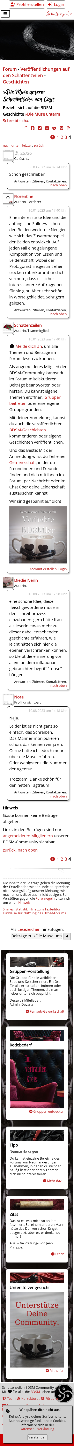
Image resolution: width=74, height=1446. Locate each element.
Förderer (52, 1398)
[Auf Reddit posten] (46, 128)
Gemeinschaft (22, 462)
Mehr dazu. (55, 1181)
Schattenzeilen (59, 14)
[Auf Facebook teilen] (32, 128)
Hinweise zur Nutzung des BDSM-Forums (34, 913)
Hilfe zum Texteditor (45, 909)
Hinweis (24, 902)
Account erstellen (43, 569)
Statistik (21, 909)
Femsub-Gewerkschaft (47, 1011)
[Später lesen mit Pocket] (54, 128)
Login (58, 4)
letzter (27, 145)
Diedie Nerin (26, 580)
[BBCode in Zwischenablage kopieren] (68, 128)
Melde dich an (28, 346)
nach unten (12, 145)
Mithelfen (57, 1370)
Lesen (59, 1254)
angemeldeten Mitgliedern (28, 835)
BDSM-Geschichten (27, 430)
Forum (10, 69)
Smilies (8, 909)
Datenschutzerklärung (37, 1429)
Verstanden (37, 1437)
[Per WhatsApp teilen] (61, 128)
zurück (39, 145)
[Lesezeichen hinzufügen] (67, 936)
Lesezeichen (28, 929)
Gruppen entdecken (48, 1111)
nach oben (58, 185)
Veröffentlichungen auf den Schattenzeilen (36, 72)
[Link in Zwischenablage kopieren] (25, 128)
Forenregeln (45, 898)
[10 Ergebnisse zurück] (53, 137)
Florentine (23, 196)
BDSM (35, 1392)
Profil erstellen (29, 4)
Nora (19, 697)
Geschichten (16, 81)
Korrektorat (30, 1398)
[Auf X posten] (39, 128)
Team (11, 1398)
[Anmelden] (38, 562)
